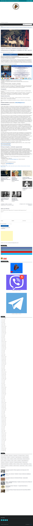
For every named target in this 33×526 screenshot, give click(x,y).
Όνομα (2, 220)
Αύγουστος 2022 (3, 379)
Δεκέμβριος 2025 (3, 328)
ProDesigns (30, 524)
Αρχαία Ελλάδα (6, 455)
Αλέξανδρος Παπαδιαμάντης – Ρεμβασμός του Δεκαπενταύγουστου (15, 179)
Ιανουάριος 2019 (3, 434)
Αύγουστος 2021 (3, 394)
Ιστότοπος (24, 220)
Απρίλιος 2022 (3, 384)
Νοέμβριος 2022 (3, 375)
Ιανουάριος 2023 (3, 373)
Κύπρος (15, 460)
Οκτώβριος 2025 (3, 331)
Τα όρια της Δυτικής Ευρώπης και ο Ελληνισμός (27, 178)
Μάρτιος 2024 (3, 355)
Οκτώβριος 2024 (3, 346)
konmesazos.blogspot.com (13, 159)
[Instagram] (28, 0)
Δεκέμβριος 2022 (3, 374)
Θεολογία (5, 460)
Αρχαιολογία (10, 455)
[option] (12, 0)
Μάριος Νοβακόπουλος (25, 460)
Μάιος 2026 (3, 322)
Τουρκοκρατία (6, 465)
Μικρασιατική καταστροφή (17, 462)
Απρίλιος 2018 (3, 445)
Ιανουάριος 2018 (3, 449)
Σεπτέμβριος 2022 (3, 378)
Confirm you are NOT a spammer (5, 228)
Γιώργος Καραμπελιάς (18, 457)
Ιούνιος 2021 (3, 397)
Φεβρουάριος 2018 (3, 448)
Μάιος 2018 (3, 444)
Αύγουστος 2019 (3, 425)
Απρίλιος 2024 (3, 354)
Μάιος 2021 (3, 398)
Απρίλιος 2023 (3, 369)
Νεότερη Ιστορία (25, 462)
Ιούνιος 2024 (3, 351)
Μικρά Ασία (11, 462)
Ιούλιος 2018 (3, 441)
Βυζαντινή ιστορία (3, 457)
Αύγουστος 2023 (3, 364)
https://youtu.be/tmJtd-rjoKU (6, 143)
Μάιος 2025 (3, 337)
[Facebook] (27, 0)
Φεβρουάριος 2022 (3, 387)
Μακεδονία (2, 462)
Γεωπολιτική (12, 457)
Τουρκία (2, 465)
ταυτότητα (30, 465)
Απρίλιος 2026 (3, 323)
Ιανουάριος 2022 (3, 388)
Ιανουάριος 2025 (3, 342)
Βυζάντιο (27, 455)
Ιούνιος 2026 (3, 321)
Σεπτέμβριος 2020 (3, 408)
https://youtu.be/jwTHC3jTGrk (6, 145)
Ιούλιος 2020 (3, 411)
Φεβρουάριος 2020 (3, 417)
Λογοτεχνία (19, 460)
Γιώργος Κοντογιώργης (25, 457)
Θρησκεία (9, 460)
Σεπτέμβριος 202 (3, 450)
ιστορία (26, 465)
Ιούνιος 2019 (3, 427)
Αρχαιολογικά (15, 455)
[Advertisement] (16, 16)
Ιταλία (12, 460)
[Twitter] (31, 0)
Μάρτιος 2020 (3, 416)
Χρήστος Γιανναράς (16, 465)
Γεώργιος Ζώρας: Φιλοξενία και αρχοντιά (27, 188)
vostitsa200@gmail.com (19, 102)
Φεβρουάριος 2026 (3, 326)
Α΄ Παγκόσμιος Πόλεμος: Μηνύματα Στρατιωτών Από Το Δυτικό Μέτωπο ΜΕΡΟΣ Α (18, 489)
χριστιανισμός (3, 467)
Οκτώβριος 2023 (3, 361)
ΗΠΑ (1, 460)
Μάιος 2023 (3, 368)
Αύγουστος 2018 (3, 440)
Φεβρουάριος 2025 (3, 341)
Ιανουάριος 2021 (3, 403)
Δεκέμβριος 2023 (3, 359)
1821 (2, 455)
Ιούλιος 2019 (3, 426)
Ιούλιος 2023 (3, 365)
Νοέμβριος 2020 (3, 406)
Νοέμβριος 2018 (3, 436)
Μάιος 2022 (3, 383)
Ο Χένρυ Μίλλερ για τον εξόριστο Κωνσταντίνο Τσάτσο (5, 199)
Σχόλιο (2, 211)
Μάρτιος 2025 (3, 340)
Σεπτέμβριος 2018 (3, 439)
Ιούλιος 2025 (3, 335)
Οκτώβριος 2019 (3, 422)
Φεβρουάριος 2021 (3, 402)
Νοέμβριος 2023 (3, 360)
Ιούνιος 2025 (3, 336)
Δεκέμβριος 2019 (3, 420)
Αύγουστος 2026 (3, 318)
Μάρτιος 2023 (3, 370)
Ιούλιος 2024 (3, 350)
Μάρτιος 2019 (3, 431)
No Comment (11, 52)
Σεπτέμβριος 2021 (3, 393)
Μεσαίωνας (7, 462)
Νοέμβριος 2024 (3, 345)
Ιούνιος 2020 (3, 412)
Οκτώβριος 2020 (3, 407)
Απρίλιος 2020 (3, 415)
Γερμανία (8, 457)
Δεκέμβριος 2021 (3, 389)
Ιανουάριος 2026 (3, 327)
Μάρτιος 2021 (3, 401)
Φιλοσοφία (11, 465)
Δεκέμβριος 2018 (3, 435)
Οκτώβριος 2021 (3, 392)
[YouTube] (30, 0)
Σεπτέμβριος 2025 (3, 332)
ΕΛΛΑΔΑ (7, 52)
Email (13, 220)
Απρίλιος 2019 (3, 430)
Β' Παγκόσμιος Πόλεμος (21, 455)
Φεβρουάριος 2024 (3, 356)
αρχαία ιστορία (22, 465)
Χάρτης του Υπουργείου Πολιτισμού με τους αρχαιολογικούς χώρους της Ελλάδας (15, 0)
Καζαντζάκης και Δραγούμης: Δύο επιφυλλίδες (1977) (15, 199)
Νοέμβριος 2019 (3, 421)
